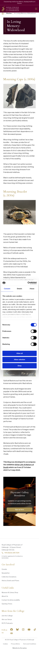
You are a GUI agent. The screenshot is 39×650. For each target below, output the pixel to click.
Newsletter (6, 573)
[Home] (3, 13)
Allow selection (19, 359)
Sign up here (19, 509)
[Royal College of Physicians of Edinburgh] (10, 9)
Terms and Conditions (29, 644)
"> (17, 629)
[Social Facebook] (11, 629)
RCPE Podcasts (7, 623)
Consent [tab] (7, 289)
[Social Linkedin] (23, 629)
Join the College (7, 616)
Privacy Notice (15, 644)
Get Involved (8, 564)
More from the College (13, 611)
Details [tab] (19, 289)
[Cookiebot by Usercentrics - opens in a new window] (28, 283)
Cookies (5, 644)
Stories (9, 13)
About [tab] (32, 289)
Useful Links (8, 587)
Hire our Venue (7, 619)
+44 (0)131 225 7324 (11, 553)
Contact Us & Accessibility (11, 600)
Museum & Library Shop (10, 592)
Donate (4, 569)
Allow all (19, 353)
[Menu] (36, 8)
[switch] (34, 331)
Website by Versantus (19, 648)
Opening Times (7, 604)
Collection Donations (9, 577)
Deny (19, 366)
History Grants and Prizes (10, 580)
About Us (5, 596)
